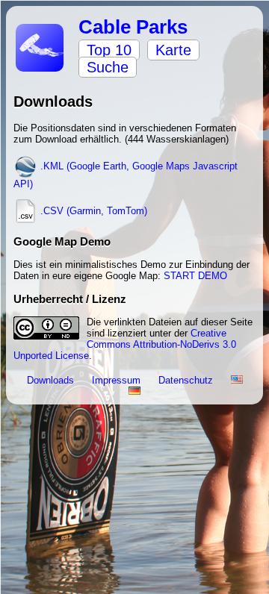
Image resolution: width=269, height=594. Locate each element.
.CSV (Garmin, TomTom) (92, 210)
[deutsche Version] (134, 391)
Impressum (117, 380)
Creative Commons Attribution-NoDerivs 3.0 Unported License (124, 344)
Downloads (52, 380)
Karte (173, 50)
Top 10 (109, 50)
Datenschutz (187, 380)
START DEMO (195, 275)
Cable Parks (133, 27)
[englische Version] (237, 380)
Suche (108, 67)
